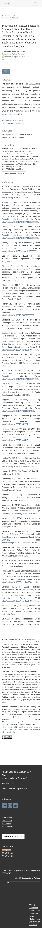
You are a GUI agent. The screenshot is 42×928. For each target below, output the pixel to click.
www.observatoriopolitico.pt (14, 788)
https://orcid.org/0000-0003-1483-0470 (18, 57)
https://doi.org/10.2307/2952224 (15, 424)
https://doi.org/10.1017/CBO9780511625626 (20, 238)
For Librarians (7, 826)
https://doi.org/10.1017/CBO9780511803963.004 (22, 222)
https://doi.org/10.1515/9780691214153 (18, 411)
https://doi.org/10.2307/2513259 (24, 514)
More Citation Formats (13, 174)
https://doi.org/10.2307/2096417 (15, 440)
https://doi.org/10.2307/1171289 (15, 198)
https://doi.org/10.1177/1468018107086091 (19, 251)
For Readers (7, 821)
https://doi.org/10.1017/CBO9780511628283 (20, 379)
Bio (3, 60)
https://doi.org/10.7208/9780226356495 (18, 467)
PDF (6, 71)
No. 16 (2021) (7, 15)
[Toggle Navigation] (35, 3)
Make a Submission (13, 836)
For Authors (6, 824)
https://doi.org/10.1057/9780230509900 (18, 315)
